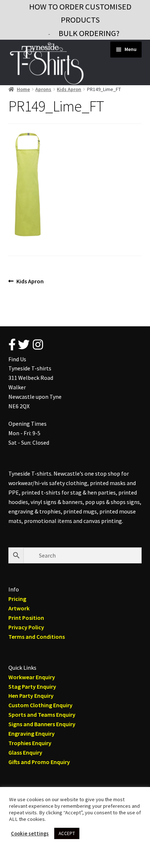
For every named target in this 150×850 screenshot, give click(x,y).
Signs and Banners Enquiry (41, 724)
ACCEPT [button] (67, 833)
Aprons (43, 89)
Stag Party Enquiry (32, 686)
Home (23, 89)
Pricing (17, 598)
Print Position (26, 617)
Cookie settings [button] (30, 833)
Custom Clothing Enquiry (40, 705)
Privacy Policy (26, 627)
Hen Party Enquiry (31, 695)
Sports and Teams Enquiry (41, 714)
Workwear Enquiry (31, 677)
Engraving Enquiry (31, 733)
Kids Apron (69, 89)
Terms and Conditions (36, 636)
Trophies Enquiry (29, 743)
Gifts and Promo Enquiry (39, 762)
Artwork (18, 608)
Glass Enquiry (25, 752)
